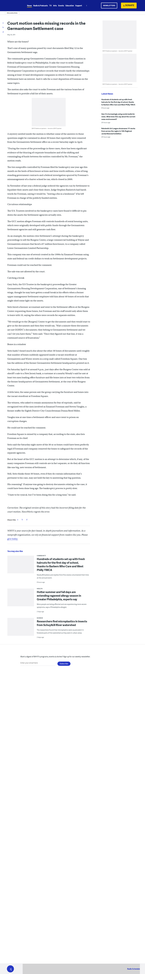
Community (41, 556)
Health (39, 589)
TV (50, 5)
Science (40, 618)
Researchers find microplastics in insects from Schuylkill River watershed (62, 623)
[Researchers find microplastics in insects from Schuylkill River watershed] (20, 628)
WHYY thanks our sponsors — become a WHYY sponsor (47, 128)
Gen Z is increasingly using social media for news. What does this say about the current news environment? (118, 116)
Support (78, 5)
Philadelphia (12, 13)
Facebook (17, 519)
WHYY (13, 6)
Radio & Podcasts (40, 5)
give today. (12, 538)
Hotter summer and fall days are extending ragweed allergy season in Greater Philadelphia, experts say (59, 595)
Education (69, 5)
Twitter (22, 519)
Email (26, 519)
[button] (10, 968)
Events (61, 5)
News (29, 5)
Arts (55, 5)
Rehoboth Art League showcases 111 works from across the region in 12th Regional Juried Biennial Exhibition (118, 131)
